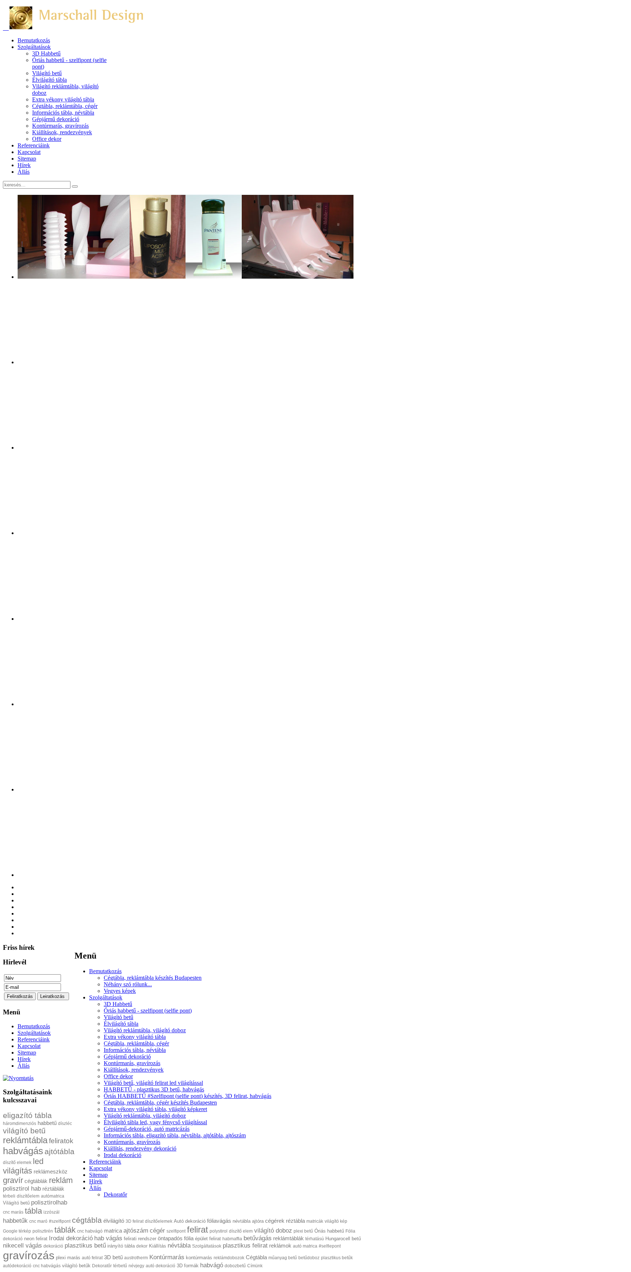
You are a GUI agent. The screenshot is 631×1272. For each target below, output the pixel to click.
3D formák (188, 1265)
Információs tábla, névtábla (135, 1050)
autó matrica (305, 1246)
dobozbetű (235, 1265)
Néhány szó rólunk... (128, 984)
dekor (142, 1246)
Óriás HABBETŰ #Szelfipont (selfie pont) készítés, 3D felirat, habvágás (187, 1096)
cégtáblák (35, 1181)
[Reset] (75, 186)
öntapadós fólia (176, 1238)
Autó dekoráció (190, 1221)
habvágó (211, 1265)
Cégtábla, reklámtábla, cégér (136, 1043)
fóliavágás (219, 1221)
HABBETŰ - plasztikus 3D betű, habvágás (154, 1089)
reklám (61, 1180)
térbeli (9, 1196)
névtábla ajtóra (248, 1221)
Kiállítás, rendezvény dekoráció (140, 1148)
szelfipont (176, 1231)
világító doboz (273, 1230)
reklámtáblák (288, 1238)
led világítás (23, 1166)
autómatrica (52, 1196)
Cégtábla (256, 1257)
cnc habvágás (47, 1265)
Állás (95, 1188)
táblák (65, 1229)
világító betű (24, 1130)
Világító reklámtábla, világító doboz (145, 1030)
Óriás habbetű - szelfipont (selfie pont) (148, 1010)
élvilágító (113, 1221)
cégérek (274, 1221)
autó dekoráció (160, 1265)
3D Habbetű (118, 1004)
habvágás (23, 1150)
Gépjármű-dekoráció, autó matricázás (147, 1129)
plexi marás (68, 1257)
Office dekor (118, 1076)
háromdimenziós (19, 1123)
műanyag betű (282, 1257)
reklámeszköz (51, 1171)
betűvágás (258, 1238)
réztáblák (53, 1189)
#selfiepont (330, 1246)
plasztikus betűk (337, 1257)
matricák (314, 1221)
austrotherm (136, 1257)
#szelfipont (59, 1221)
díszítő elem (241, 1231)
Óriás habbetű (329, 1231)
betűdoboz (309, 1257)
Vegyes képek (120, 991)
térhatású (314, 1238)
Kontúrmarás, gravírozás (132, 1063)
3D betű (113, 1257)
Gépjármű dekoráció (127, 1056)
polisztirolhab (49, 1202)
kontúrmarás (199, 1257)
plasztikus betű (85, 1245)
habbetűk (15, 1220)
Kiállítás (157, 1246)
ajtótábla (59, 1151)
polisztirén (42, 1231)
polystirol (218, 1231)
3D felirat (135, 1221)
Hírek (95, 1181)
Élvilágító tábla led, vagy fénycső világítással (155, 1122)
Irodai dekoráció (122, 1155)
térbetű (120, 1265)
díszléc (65, 1123)
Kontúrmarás (166, 1257)
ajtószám (135, 1230)
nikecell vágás (22, 1245)
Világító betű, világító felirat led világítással (153, 1083)
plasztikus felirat (245, 1245)
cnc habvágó (90, 1231)
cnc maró (38, 1221)
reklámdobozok (229, 1257)
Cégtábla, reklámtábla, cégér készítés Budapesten (160, 1102)
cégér (157, 1230)
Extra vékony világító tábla (135, 1037)
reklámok (280, 1245)
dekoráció (53, 1246)
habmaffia (232, 1238)
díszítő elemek (17, 1162)
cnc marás (13, 1212)
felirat (197, 1229)
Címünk (255, 1265)
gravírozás (28, 1255)
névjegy (136, 1265)
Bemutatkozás (105, 971)
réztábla (295, 1221)
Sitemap (98, 1175)
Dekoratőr (115, 1194)
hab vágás (108, 1238)
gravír (13, 1180)
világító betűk (76, 1265)
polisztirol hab (22, 1188)
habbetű (47, 1123)
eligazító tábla (27, 1115)
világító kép (336, 1221)
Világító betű (118, 1017)
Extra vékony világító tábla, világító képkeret (155, 1109)
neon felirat (35, 1238)
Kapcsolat (100, 1168)
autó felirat (92, 1257)
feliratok (61, 1141)
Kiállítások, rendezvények (134, 1070)
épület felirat (208, 1238)
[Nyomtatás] (18, 1078)
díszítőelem (28, 1196)
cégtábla (87, 1220)
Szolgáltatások (105, 997)
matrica (113, 1230)
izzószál (51, 1212)
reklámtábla (25, 1140)
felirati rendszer (140, 1238)
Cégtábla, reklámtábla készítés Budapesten (153, 978)
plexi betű (303, 1231)
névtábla (179, 1245)
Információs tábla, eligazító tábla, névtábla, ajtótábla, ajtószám (175, 1135)
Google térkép (17, 1231)
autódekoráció (17, 1265)
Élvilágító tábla (121, 1024)
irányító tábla (121, 1246)
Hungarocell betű (343, 1238)
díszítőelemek (158, 1221)
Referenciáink (105, 1162)
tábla (33, 1210)
